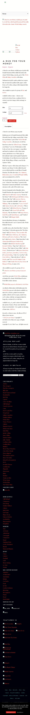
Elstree (12, 698)
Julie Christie (6, 440)
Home (6, 690)
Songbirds (6, 523)
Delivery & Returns (13, 695)
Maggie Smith (15, 217)
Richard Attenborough (17, 243)
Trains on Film (7, 478)
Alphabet (5, 572)
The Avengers (7, 386)
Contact (7, 692)
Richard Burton (17, 208)
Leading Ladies (7, 442)
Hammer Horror (7, 426)
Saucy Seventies (7, 457)
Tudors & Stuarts (8, 549)
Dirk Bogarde (15, 197)
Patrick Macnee (15, 215)
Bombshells (6, 395)
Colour (4, 112)
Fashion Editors (7, 417)
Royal (4, 597)
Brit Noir (5, 397)
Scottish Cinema (7, 464)
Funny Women (7, 422)
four (23, 90)
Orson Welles (16, 210)
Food (4, 583)
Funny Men (6, 419)
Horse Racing (6, 563)
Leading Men (6, 444)
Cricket (5, 556)
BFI (26, 695)
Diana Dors (8, 194)
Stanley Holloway (13, 235)
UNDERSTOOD (11, 712)
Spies (4, 473)
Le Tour (5, 565)
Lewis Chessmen (7, 544)
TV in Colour (6, 480)
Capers (5, 399)
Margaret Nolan (6, 264)
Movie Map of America (9, 449)
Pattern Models (7, 517)
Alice (4, 528)
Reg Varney (23, 261)
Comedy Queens (7, 406)
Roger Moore (24, 212)
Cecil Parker (19, 206)
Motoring (5, 590)
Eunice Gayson (17, 194)
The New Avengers (8, 388)
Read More (20, 712)
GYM (4, 560)
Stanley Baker (11, 239)
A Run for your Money (8, 317)
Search (21, 375)
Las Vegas (5, 512)
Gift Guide (17, 698)
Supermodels (7, 521)
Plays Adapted (7, 453)
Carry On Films (7, 401)
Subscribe (15, 690)
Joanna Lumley (7, 437)
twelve (4, 92)
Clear (25, 113)
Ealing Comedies (11, 77)
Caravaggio (6, 535)
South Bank (6, 599)
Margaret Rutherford (17, 241)
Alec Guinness (22, 172)
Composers (6, 501)
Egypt (4, 540)
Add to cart (12, 120)
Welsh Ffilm (21, 139)
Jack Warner (12, 232)
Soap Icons (6, 471)
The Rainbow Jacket (8, 455)
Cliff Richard (6, 404)
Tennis (5, 567)
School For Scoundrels (9, 460)
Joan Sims (15, 252)
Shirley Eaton (24, 197)
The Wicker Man (7, 484)
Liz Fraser (9, 252)
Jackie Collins (6, 433)
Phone (5, 594)
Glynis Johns (5, 241)
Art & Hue (15, 5)
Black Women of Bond (9, 392)
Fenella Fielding (8, 255)
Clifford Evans (17, 144)
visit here (12, 309)
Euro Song (6, 503)
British (5, 579)
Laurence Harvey (20, 199)
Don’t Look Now (7, 410)
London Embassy (8, 588)
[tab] (8, 126)
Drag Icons (6, 413)
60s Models (6, 519)
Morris (5, 546)
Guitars (5, 424)
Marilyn (5, 446)
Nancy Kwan (6, 515)
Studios (5, 475)
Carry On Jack (23, 203)
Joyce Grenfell (14, 175)
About (20, 690)
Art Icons (5, 531)
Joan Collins (6, 435)
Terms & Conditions (15, 692)
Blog (24, 690)
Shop (10, 690)
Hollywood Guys (7, 428)
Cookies (23, 692)
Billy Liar (5, 390)
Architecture (6, 574)
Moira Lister (5, 175)
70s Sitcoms (6, 467)
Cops (4, 408)
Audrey (5, 384)
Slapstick (5, 469)
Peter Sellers (6, 257)
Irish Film (5, 431)
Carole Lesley (23, 252)
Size (3, 107)
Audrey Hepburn (14, 237)
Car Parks (6, 581)
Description (8, 126)
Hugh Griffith (23, 175)
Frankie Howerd (15, 261)
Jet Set (5, 586)
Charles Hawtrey (9, 206)
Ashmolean (6, 533)
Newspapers (6, 592)
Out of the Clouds (8, 451)
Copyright (5, 695)
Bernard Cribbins (7, 246)
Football (5, 558)
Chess (4, 554)
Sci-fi (4, 462)
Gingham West (7, 542)
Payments (22, 695)
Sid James (5, 237)
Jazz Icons (6, 510)
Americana (6, 577)
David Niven (5, 215)
